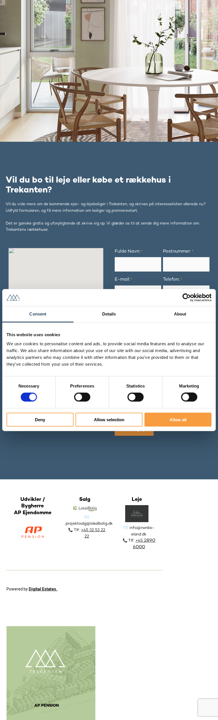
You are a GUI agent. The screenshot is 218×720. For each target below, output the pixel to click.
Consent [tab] (37, 314)
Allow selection (109, 419)
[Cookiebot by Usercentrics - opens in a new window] (186, 297)
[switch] (82, 397)
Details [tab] (109, 314)
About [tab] (180, 314)
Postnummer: (178, 251)
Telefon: (172, 279)
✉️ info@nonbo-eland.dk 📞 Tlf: (138, 534)
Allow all (177, 419)
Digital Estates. (43, 589)
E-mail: (123, 279)
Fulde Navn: (128, 251)
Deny (40, 419)
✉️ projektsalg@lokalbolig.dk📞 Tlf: (89, 523)
